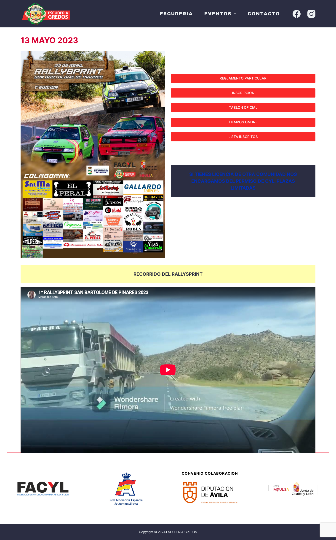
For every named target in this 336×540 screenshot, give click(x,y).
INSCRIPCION (243, 93)
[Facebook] (297, 14)
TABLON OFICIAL (243, 107)
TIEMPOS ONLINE (243, 122)
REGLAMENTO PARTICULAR (243, 78)
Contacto (264, 13)
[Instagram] (311, 14)
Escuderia (176, 13)
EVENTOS (218, 13)
